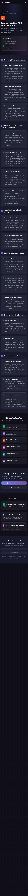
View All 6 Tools (15, 487)
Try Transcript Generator (15, 483)
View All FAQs (13, 549)
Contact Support (14, 552)
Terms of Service (12, 556)
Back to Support (5, 11)
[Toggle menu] (25, 2)
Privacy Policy (3, 556)
